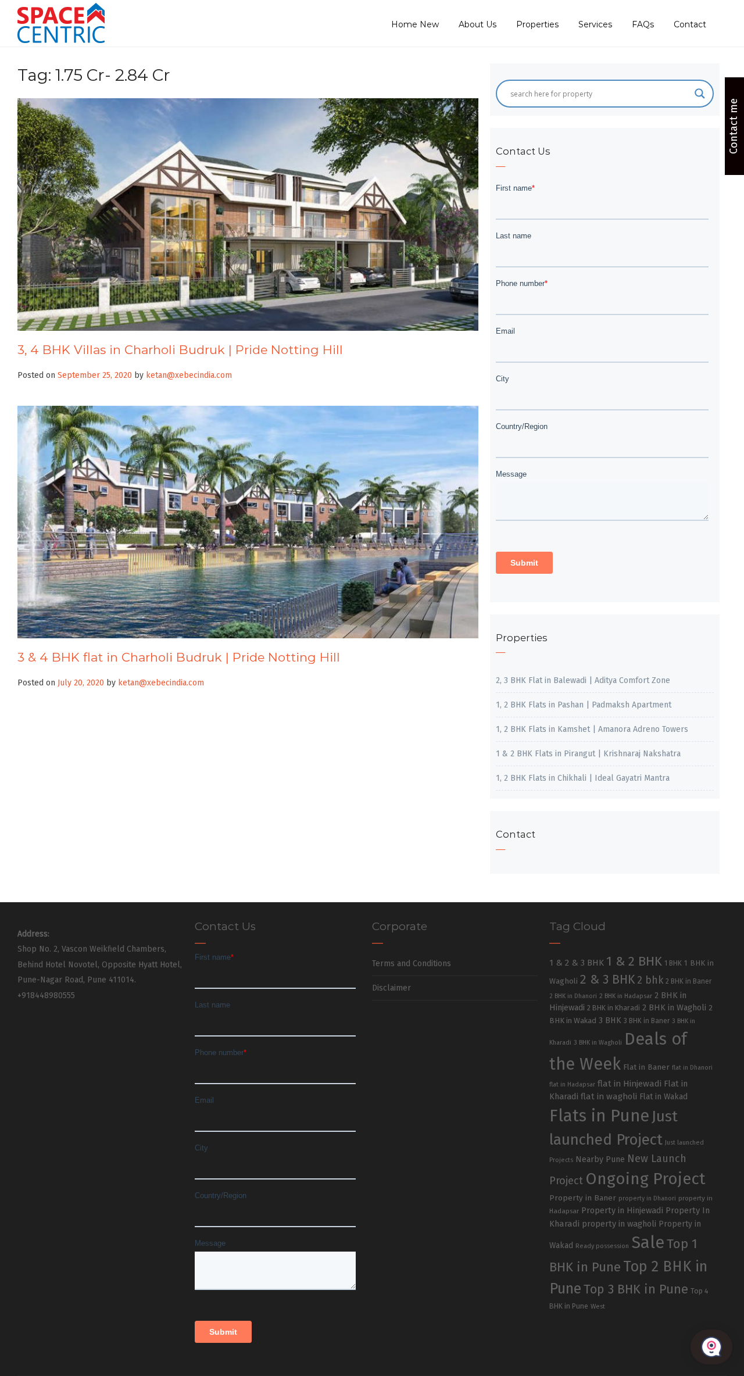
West (598, 1306)
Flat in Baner (646, 1067)
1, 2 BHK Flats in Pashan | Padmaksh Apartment (583, 705)
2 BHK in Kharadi (613, 1007)
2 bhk (650, 980)
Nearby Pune (600, 1159)
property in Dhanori (647, 1198)
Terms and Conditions (411, 963)
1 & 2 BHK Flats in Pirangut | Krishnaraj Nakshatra (588, 754)
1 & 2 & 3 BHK (576, 962)
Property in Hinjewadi (622, 1210)
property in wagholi (619, 1223)
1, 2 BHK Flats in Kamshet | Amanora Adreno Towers (592, 729)
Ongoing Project (645, 1178)
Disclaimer (391, 988)
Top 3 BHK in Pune (636, 1289)
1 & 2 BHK (634, 961)
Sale (647, 1242)
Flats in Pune (599, 1116)
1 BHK (673, 963)
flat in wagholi (609, 1096)
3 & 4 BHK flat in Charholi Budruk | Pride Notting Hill (178, 657)
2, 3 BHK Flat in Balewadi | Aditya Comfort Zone (583, 680)
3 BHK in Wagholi (598, 1042)
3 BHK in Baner (647, 1021)
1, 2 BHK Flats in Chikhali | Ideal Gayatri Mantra (583, 778)
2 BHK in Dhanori (573, 996)
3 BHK (610, 1020)
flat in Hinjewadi (629, 1083)
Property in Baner (582, 1198)
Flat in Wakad (663, 1097)
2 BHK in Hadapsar (625, 996)
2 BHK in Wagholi (674, 1007)
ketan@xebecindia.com (189, 375)
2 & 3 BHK (607, 979)
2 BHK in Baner (688, 981)
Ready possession (602, 1246)
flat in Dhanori (692, 1067)
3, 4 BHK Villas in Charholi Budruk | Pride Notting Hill (180, 349)
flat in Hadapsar (572, 1084)
